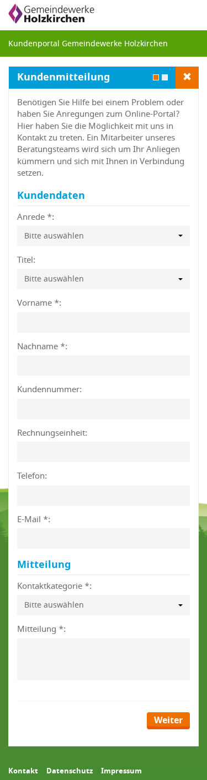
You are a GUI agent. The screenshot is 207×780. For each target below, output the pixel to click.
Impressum (121, 771)
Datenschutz (69, 771)
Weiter (168, 720)
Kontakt (23, 771)
